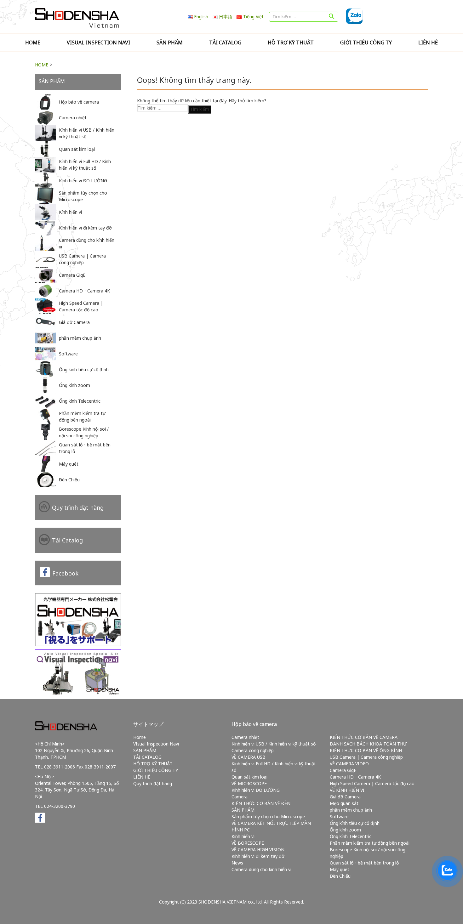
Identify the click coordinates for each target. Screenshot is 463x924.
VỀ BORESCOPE (248, 843)
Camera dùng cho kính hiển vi (261, 869)
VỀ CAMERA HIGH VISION (258, 850)
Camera (240, 797)
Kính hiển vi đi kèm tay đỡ (258, 856)
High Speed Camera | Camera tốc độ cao (372, 783)
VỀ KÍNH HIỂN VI (347, 790)
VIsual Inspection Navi (98, 42)
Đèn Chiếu (340, 876)
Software (339, 816)
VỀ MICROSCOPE (249, 783)
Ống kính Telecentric (350, 836)
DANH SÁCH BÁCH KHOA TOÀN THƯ (368, 744)
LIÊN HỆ (428, 42)
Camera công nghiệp (253, 750)
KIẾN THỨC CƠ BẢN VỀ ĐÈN (261, 803)
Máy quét (339, 869)
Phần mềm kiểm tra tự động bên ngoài (369, 843)
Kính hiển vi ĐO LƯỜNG (256, 790)
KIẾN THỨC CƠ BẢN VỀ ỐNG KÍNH (366, 750)
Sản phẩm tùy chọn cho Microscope (268, 816)
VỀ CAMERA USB (249, 757)
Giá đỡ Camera (345, 797)
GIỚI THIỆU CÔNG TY (366, 42)
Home (32, 42)
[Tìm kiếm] (331, 16)
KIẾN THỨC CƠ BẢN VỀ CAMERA (363, 737)
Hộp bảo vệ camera (254, 724)
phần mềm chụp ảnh (351, 810)
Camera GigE (343, 770)
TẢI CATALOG (225, 42)
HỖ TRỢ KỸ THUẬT (291, 42)
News (237, 863)
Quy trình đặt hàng (78, 507)
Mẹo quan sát (344, 803)
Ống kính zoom (345, 830)
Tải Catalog (67, 540)
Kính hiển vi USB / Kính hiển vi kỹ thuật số (274, 744)
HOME (41, 65)
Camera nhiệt (245, 737)
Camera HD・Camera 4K (355, 777)
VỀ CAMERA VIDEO (349, 764)
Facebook (65, 573)
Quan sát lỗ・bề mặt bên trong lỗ (364, 863)
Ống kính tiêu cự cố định (355, 823)
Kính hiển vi (243, 836)
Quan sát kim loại (249, 777)
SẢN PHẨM (170, 42)
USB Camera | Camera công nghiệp (366, 757)
